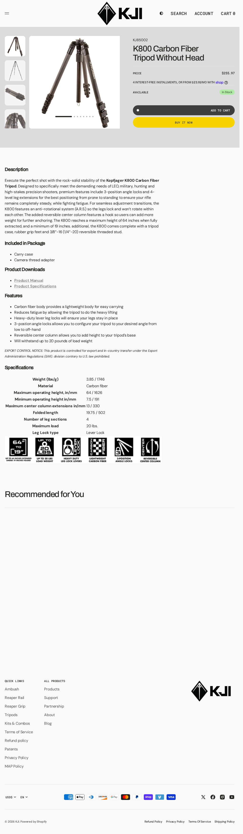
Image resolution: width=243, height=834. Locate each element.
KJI (17, 822)
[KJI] (119, 13)
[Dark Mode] (161, 13)
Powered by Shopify (33, 822)
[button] (7, 13)
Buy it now (183, 122)
